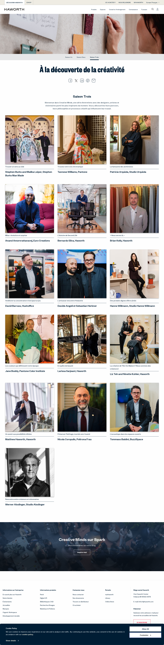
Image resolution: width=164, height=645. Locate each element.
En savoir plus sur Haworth (12, 594)
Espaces (102, 9)
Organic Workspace (10, 612)
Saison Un (68, 57)
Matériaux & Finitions (47, 608)
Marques (6, 608)
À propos (144, 9)
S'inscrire (142, 622)
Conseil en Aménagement (117, 9)
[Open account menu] (158, 9)
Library (107, 598)
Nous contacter (78, 594)
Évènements (7, 601)
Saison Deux (81, 57)
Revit (42, 594)
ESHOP (29, 2)
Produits (94, 9)
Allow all (145, 629)
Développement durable (11, 616)
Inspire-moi (82, 552)
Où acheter (77, 605)
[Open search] (153, 9)
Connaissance (133, 9)
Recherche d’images (47, 605)
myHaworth (109, 594)
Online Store (109, 601)
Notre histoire (7, 598)
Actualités (6, 605)
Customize (144, 635)
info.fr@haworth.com (146, 601)
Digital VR (43, 598)
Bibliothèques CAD (46, 601)
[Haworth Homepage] (19, 9)
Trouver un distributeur (81, 601)
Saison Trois (94, 57)
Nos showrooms (78, 598)
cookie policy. (27, 634)
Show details (11, 641)
